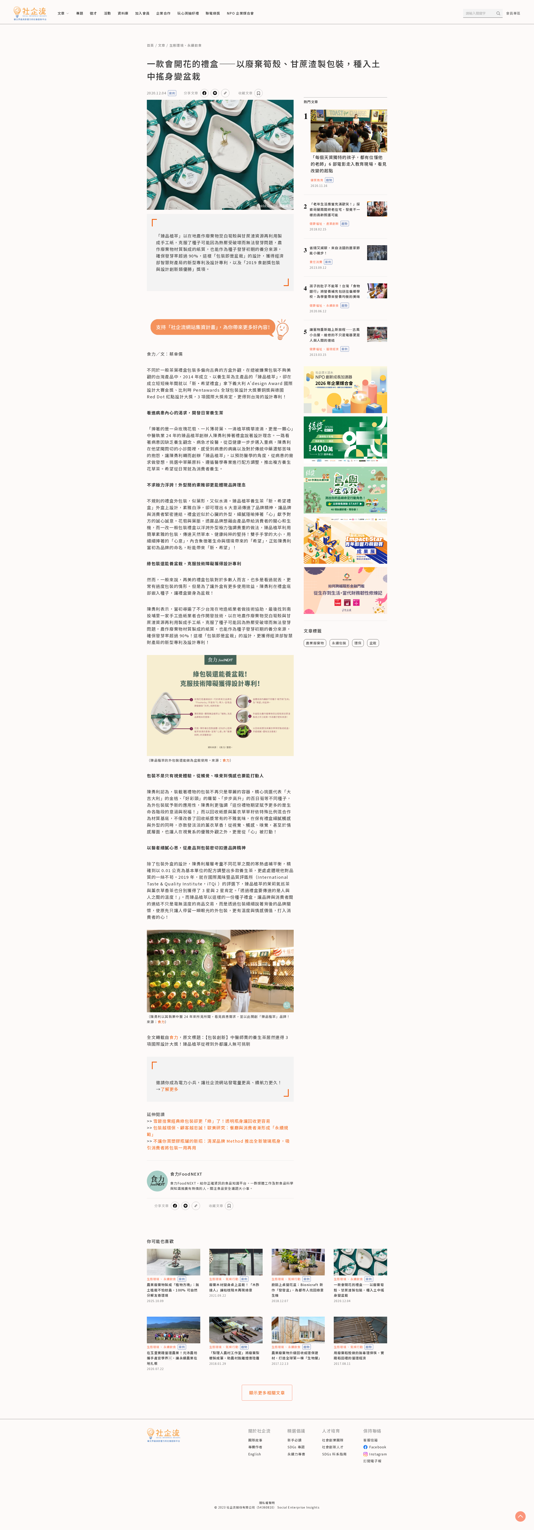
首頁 (150, 45)
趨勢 (329, 180)
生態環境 (176, 45)
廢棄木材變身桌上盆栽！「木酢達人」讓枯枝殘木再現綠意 (234, 1287)
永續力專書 (296, 1453)
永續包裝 (339, 642)
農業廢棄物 (315, 642)
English (254, 1453)
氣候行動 (232, 1279)
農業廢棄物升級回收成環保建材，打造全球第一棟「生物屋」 (297, 1355)
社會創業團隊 (333, 1440)
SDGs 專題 (296, 1446)
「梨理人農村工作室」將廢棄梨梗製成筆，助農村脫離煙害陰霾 (234, 1355)
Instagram (378, 1453)
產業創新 (332, 223)
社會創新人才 (333, 1446)
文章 (161, 45)
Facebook (377, 1446)
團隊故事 (255, 1440)
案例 (172, 93)
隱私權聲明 (267, 1503)
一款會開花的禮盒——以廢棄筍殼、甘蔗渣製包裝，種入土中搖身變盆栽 (359, 1290)
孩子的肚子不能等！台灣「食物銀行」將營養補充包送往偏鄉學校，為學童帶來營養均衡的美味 (335, 291)
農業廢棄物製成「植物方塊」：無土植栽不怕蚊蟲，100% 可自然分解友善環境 (173, 1290)
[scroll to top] (520, 1516)
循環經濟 (332, 349)
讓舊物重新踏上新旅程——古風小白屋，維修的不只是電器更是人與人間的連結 (335, 334)
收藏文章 (245, 92)
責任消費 (316, 262)
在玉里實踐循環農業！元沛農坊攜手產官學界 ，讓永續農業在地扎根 (172, 1358)
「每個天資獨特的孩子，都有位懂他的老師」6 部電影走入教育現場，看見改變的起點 (349, 164)
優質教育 (317, 180)
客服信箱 (370, 1440)
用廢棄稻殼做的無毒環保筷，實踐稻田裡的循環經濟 (359, 1355)
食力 (226, 760)
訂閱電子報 (372, 1460)
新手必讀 (294, 1440)
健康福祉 (316, 223)
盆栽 (373, 642)
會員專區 (513, 13)
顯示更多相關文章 (267, 1393)
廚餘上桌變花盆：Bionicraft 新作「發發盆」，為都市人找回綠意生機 (298, 1290)
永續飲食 (194, 45)
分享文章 (191, 92)
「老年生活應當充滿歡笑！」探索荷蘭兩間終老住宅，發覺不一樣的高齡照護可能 (335, 209)
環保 (358, 642)
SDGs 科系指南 (334, 1453)
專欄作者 (255, 1446)
